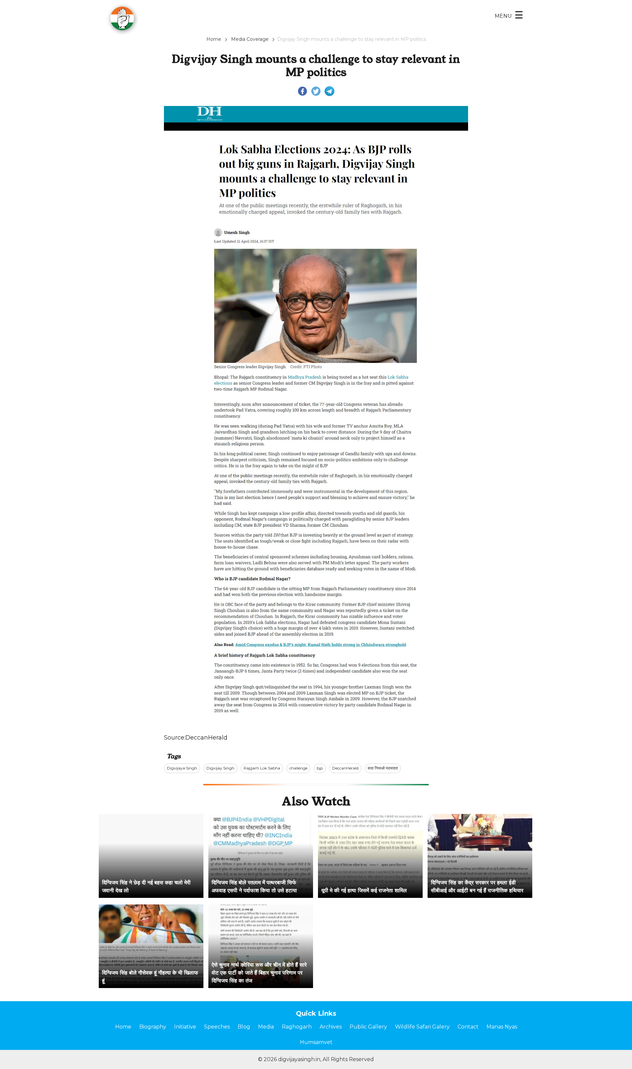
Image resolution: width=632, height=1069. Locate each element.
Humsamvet (316, 1042)
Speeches (217, 1027)
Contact (468, 1027)
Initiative (185, 1027)
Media (266, 1027)
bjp (320, 768)
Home (213, 39)
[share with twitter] (316, 90)
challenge (298, 768)
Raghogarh (297, 1027)
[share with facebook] (302, 90)
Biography (152, 1027)
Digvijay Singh (220, 768)
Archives (331, 1027)
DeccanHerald (206, 737)
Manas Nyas (502, 1027)
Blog (244, 1027)
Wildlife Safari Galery (422, 1027)
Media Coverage (250, 39)
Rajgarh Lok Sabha (262, 768)
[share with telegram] (329, 90)
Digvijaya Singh (182, 768)
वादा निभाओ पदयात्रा (383, 768)
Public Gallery (368, 1027)
